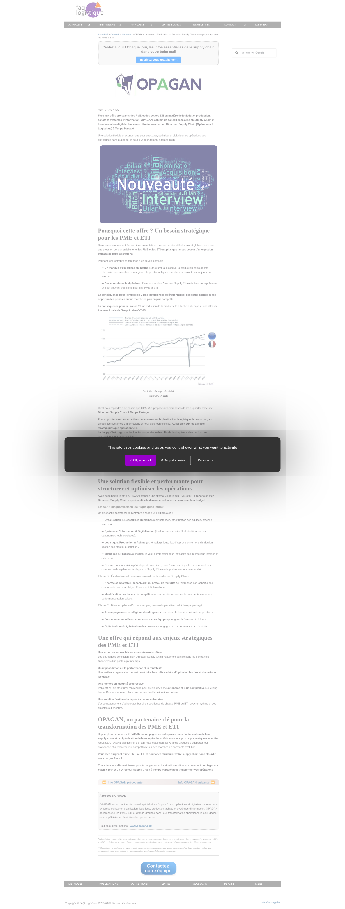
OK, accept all (141, 460)
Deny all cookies (174, 460)
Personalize (205, 460)
